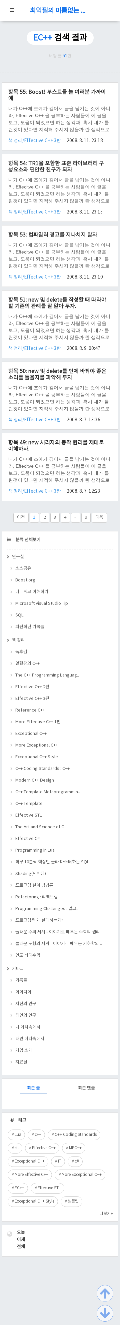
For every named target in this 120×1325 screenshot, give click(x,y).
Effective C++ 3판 (32, 698)
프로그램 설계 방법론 (34, 885)
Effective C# (27, 838)
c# (77, 1161)
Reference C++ (30, 710)
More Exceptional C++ (36, 745)
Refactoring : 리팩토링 (36, 897)
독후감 (21, 651)
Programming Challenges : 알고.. (46, 908)
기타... (17, 968)
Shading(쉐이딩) (30, 873)
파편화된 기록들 (29, 626)
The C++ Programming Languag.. (47, 675)
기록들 (21, 980)
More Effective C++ (31, 1175)
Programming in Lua (35, 850)
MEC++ (75, 1148)
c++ (38, 1135)
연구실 (18, 556)
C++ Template (29, 803)
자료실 (21, 1062)
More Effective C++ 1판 (38, 722)
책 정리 (18, 640)
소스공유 (23, 568)
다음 (99, 517)
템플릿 (73, 1201)
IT (59, 1161)
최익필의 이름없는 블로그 (60, 11)
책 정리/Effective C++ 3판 (35, 140)
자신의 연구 (25, 1003)
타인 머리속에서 (29, 1038)
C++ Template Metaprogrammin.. (47, 792)
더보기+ (106, 1214)
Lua (18, 1135)
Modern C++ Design (34, 780)
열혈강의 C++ (27, 663)
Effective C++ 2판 (32, 687)
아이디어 (23, 992)
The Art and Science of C (39, 827)
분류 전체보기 (28, 539)
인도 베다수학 (27, 955)
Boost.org (25, 580)
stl (17, 1148)
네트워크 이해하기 (31, 591)
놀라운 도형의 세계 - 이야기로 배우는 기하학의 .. (58, 943)
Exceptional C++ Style (36, 757)
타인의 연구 (25, 1015)
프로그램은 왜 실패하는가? (39, 920)
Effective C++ (44, 1148)
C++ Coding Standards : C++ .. (44, 768)
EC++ (19, 1188)
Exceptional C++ (31, 733)
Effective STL (28, 815)
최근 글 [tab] (33, 1088)
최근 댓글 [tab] (86, 1088)
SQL (19, 615)
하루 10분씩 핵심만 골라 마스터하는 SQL (52, 862)
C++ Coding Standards (76, 1135)
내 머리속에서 (27, 1027)
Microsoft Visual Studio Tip (41, 603)
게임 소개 (23, 1050)
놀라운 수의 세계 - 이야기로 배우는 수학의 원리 (57, 932)
